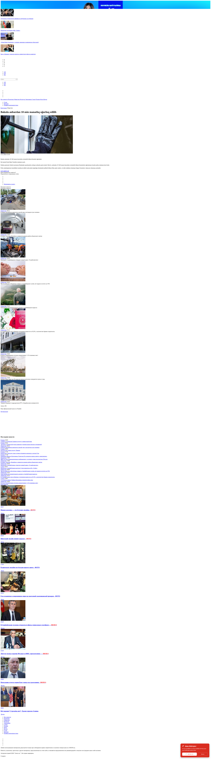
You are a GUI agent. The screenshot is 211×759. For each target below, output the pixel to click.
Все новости (4, 99)
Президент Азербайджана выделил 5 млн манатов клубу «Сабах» (19, 468)
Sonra (202, 754)
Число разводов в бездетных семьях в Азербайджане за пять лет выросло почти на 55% (25, 471)
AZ (5, 72)
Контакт (6, 103)
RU (5, 75)
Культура (22, 99)
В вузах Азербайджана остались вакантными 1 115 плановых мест (19, 483)
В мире (38, 99)
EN (5, 73)
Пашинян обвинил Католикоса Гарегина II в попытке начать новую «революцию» (24, 456)
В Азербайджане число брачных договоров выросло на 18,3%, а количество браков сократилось (28, 477)
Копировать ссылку (9, 184)
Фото (42, 99)
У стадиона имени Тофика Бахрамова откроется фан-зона (17, 480)
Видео (45, 99)
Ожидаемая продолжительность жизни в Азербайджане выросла (19, 474)
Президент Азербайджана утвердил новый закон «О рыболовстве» (19, 465)
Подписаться (4, 411)
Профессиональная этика (11, 105)
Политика (11, 99)
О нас (5, 102)
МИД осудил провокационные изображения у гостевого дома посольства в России (24, 459)
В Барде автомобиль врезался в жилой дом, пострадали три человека (20, 447)
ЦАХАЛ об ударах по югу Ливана (10, 450)
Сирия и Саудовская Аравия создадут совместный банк (16, 441)
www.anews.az (5, 171)
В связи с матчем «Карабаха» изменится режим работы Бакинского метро (21, 462)
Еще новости (4, 484)
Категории (4, 108)
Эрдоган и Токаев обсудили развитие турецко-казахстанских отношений (21, 444)
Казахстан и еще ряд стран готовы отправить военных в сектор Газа (20, 453)
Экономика (28, 99)
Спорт (34, 99)
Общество (17, 99)
